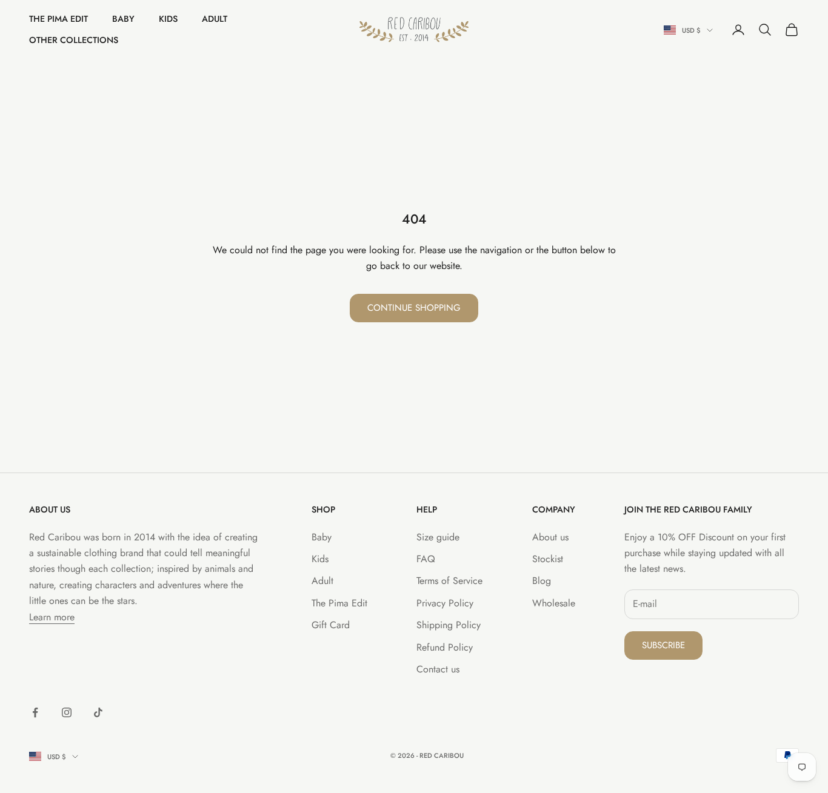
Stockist (547, 559)
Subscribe (663, 645)
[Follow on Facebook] (35, 712)
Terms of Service (449, 581)
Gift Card (331, 625)
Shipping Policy (448, 625)
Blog (541, 581)
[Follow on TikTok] (98, 712)
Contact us (437, 669)
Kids (168, 19)
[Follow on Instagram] (67, 712)
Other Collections (73, 40)
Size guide (437, 537)
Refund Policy (444, 647)
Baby (123, 19)
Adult (214, 19)
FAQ (425, 559)
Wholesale (553, 603)
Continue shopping (414, 307)
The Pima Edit (58, 19)
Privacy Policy (444, 603)
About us (550, 537)
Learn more (52, 617)
